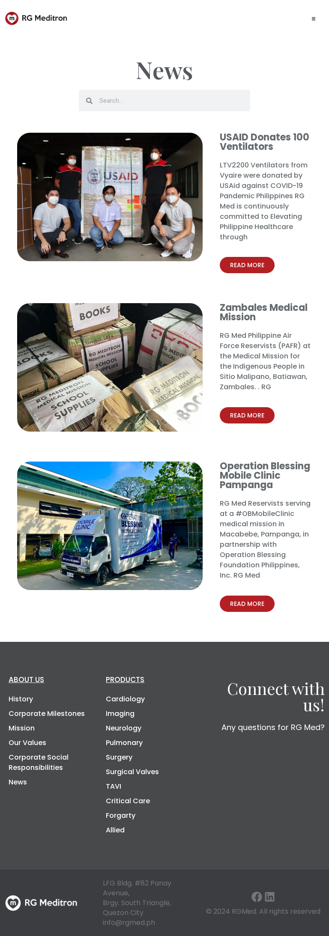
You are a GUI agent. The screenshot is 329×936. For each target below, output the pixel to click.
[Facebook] (256, 896)
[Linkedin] (269, 896)
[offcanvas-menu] (313, 18)
